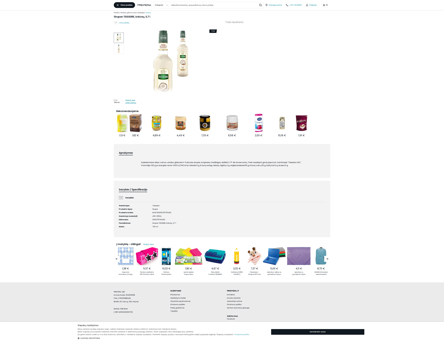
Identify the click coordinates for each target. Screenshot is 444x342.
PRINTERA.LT (233, 290)
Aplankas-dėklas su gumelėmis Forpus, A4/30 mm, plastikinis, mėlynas (274, 273)
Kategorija (159, 5)
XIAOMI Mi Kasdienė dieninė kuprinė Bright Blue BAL (321, 273)
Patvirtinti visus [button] (318, 332)
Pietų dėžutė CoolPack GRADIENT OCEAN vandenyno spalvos (215, 273)
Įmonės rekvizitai (233, 298)
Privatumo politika (177, 304)
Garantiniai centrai (234, 301)
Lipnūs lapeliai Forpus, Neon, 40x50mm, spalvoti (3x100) (189, 273)
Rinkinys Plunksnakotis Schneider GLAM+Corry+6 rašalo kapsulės (166, 273)
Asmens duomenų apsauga (238, 308)
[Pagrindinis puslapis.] (144, 5)
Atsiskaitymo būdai (178, 298)
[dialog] (222, 332)
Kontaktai (231, 295)
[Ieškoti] (260, 5)
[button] (163, 338)
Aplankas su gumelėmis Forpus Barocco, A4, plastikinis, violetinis (299, 273)
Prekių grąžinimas (177, 308)
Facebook (231, 319)
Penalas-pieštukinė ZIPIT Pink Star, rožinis (147, 273)
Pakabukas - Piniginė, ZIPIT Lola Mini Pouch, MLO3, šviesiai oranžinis (254, 273)
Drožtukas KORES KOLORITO (237, 273)
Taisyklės (174, 311)
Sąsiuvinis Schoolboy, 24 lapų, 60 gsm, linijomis (126, 273)
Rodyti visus (148, 244)
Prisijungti (313, 5)
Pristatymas (175, 295)
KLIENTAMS (175, 290)
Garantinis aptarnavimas (180, 301)
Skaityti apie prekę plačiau (130, 101)
